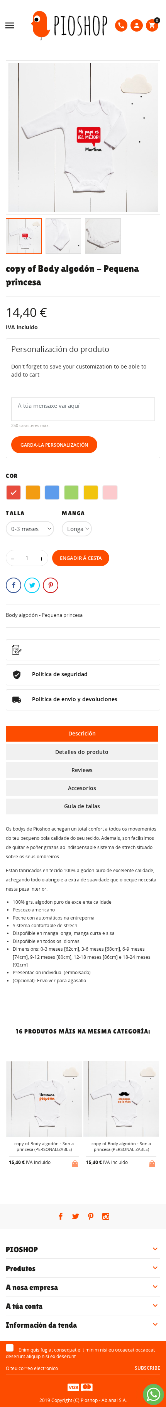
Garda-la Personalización (54, 445)
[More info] (50, 1183)
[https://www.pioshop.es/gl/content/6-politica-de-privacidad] (83, 649)
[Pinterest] (50, 585)
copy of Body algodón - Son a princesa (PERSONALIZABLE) (44, 1146)
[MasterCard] (87, 1387)
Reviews (82, 770)
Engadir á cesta (81, 557)
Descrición (82, 733)
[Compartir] (13, 585)
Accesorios (82, 788)
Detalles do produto (81, 751)
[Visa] (73, 1387)
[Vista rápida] (37, 1183)
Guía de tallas (82, 806)
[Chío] (32, 585)
